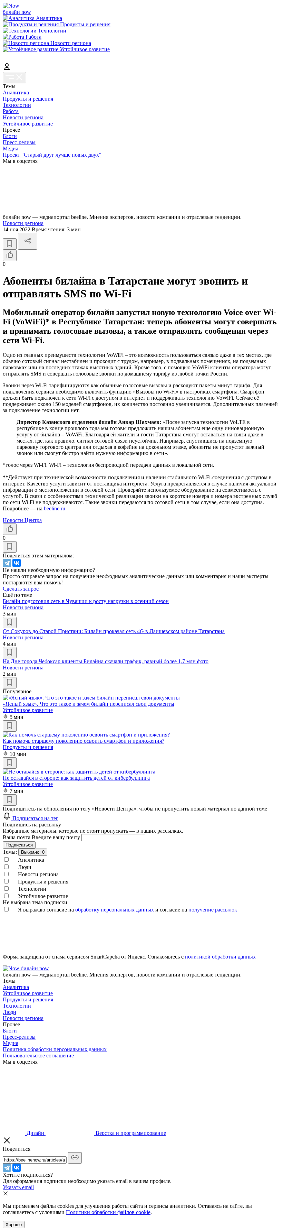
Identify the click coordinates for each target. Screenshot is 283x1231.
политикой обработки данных (220, 957)
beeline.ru (54, 508)
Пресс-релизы (19, 142)
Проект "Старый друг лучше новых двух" (52, 155)
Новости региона (23, 117)
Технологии (17, 105)
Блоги (10, 136)
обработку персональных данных (114, 910)
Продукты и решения (28, 99)
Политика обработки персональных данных (55, 1049)
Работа (11, 111)
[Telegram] (7, 563)
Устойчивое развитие (28, 124)
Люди (9, 1012)
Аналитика (16, 92)
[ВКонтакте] (16, 563)
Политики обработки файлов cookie (108, 1212)
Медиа (10, 148)
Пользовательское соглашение (38, 1055)
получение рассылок (212, 910)
